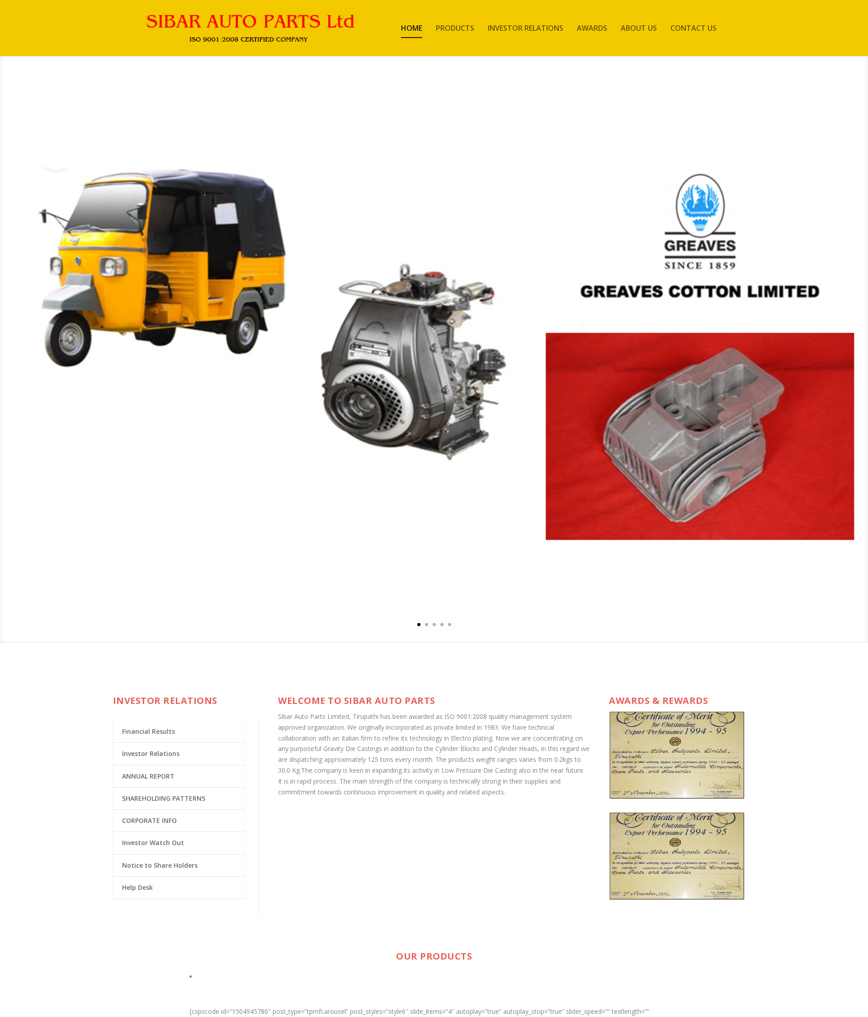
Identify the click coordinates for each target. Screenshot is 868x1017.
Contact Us (693, 28)
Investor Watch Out (153, 842)
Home (411, 28)
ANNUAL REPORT (148, 776)
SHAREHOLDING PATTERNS (163, 798)
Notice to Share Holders (160, 865)
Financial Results (148, 731)
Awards (592, 28)
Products (455, 28)
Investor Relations (525, 28)
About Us (639, 28)
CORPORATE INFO (149, 820)
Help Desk (137, 887)
